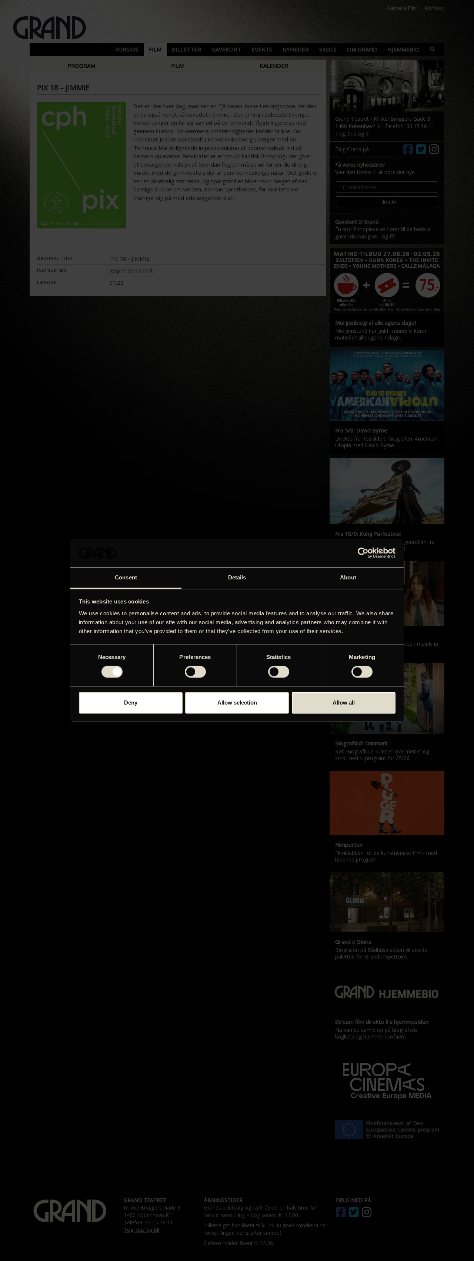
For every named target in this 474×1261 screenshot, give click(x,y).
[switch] (195, 672)
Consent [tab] (126, 577)
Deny (130, 702)
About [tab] (348, 577)
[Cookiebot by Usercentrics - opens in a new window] (363, 553)
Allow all (344, 702)
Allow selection (237, 702)
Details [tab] (237, 577)
